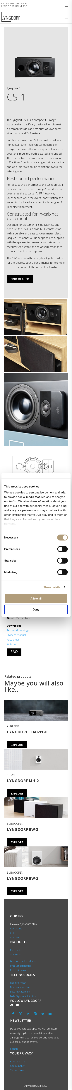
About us (15, 937)
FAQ (14, 651)
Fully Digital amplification (23, 996)
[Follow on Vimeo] (43, 1014)
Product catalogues (20, 965)
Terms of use (17, 1070)
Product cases (18, 970)
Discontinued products (22, 961)
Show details (51, 587)
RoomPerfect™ (18, 982)
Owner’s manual (16, 635)
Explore (17, 745)
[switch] (62, 549)
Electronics (16, 950)
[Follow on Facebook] (13, 1014)
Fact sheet (13, 639)
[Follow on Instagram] (35, 1014)
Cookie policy (17, 1065)
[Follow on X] (20, 1014)
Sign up (14, 1048)
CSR (12, 933)
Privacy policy (17, 1061)
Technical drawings (18, 630)
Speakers (15, 954)
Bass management (20, 991)
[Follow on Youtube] (50, 1014)
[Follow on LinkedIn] (28, 1014)
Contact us (16, 928)
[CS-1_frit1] (34, 79)
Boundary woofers (20, 987)
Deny (36, 609)
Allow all (36, 598)
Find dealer (20, 279)
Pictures (11, 644)
